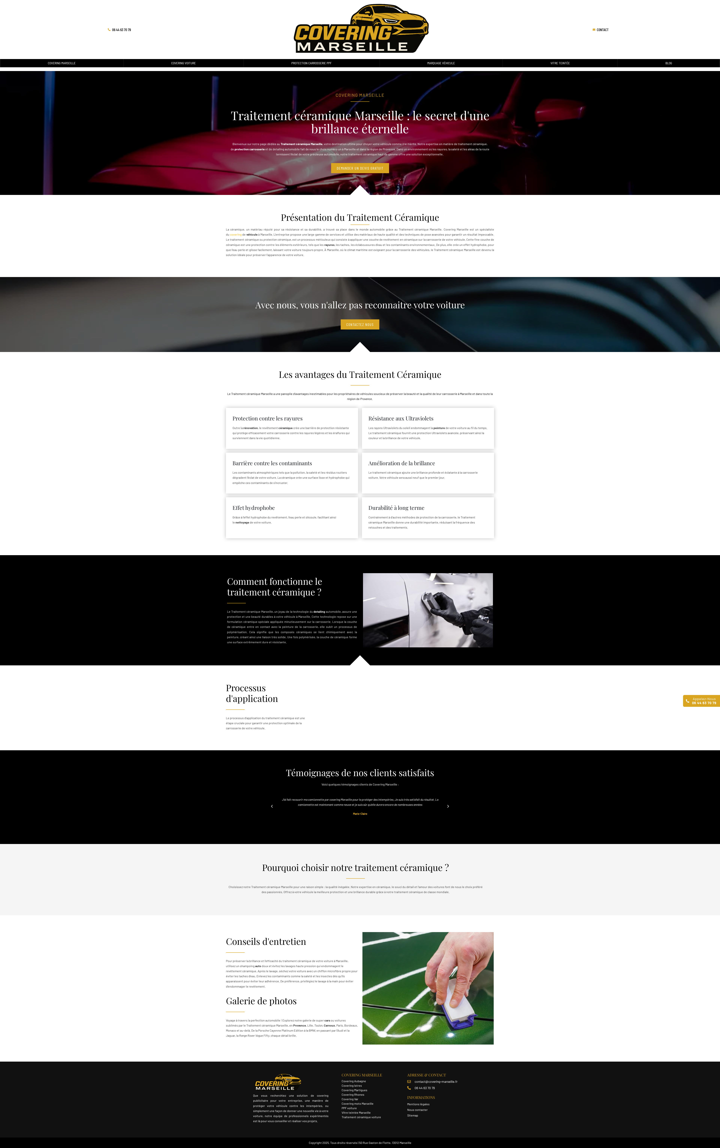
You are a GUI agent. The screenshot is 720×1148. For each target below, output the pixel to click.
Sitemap (412, 1115)
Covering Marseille (62, 63)
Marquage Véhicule (441, 63)
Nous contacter (417, 1109)
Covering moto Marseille (358, 1103)
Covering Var (350, 1099)
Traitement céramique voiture (361, 1117)
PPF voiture (349, 1108)
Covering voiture (183, 63)
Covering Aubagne (354, 1081)
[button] (272, 806)
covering (236, 234)
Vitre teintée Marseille (356, 1112)
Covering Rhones (353, 1094)
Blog (668, 63)
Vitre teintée (560, 63)
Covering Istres (352, 1085)
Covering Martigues (354, 1090)
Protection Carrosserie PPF (311, 63)
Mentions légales (418, 1104)
